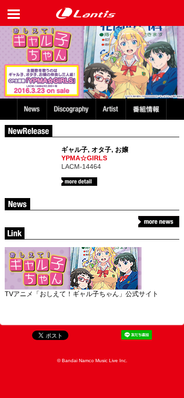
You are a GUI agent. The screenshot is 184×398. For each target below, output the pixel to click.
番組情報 (147, 109)
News (32, 109)
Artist (112, 109)
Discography (72, 109)
